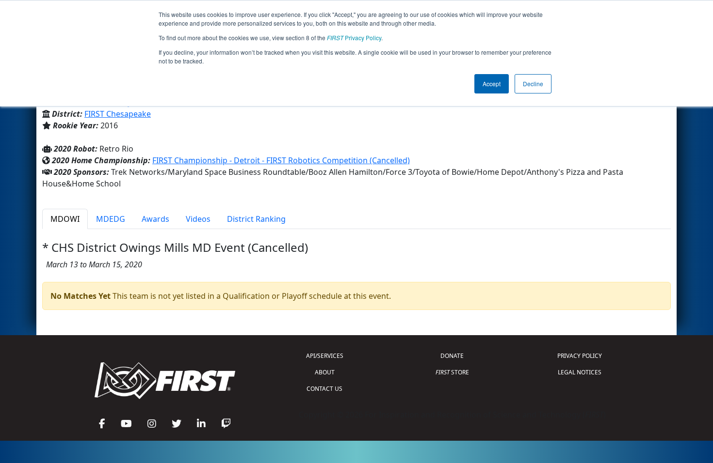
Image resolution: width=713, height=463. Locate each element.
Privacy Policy (354, 37)
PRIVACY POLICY (579, 356)
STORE (452, 372)
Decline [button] (533, 83)
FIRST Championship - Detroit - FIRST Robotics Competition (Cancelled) (281, 160)
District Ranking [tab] (256, 219)
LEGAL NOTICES (579, 372)
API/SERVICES (324, 356)
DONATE (452, 356)
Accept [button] (492, 83)
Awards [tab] (155, 219)
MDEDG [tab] (110, 219)
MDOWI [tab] (65, 219)
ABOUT (325, 372)
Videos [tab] (198, 219)
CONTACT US (324, 389)
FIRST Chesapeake (117, 113)
